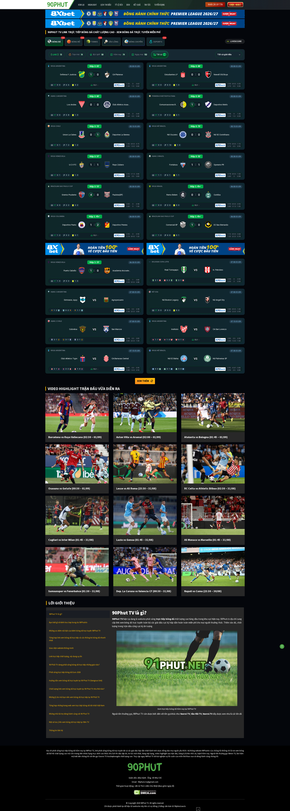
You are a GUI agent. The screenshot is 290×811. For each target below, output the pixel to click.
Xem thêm (143, 381)
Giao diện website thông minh (61, 648)
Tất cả (161, 54)
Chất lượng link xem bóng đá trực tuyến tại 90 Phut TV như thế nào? (77, 689)
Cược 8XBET (235, 4)
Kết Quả (137, 4)
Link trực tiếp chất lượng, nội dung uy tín (65, 656)
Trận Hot (77, 54)
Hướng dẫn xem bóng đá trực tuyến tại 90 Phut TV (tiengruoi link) (75, 680)
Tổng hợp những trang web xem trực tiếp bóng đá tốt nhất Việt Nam (77, 705)
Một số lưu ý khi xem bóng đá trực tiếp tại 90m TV (69, 722)
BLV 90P (98, 54)
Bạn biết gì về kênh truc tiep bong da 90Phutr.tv (68, 622)
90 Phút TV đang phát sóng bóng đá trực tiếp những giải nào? (74, 664)
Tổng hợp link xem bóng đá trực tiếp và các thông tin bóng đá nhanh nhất (77, 639)
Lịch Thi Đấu (105, 4)
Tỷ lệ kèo (119, 4)
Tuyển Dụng (159, 4)
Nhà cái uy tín (215, 4)
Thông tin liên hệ (56, 730)
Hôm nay (119, 54)
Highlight (92, 4)
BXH (128, 4)
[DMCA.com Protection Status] (145, 792)
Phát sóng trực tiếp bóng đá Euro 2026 (65, 672)
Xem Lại (81, 4)
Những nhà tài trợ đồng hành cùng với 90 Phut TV (69, 714)
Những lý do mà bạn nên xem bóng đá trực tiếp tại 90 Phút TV (74, 697)
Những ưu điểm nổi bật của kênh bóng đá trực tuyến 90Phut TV (74, 630)
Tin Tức (147, 4)
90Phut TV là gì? (55, 614)
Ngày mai (141, 54)
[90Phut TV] (57, 4)
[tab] (54, 41)
